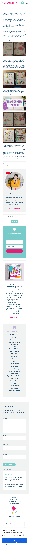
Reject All (22, 544)
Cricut (14, 346)
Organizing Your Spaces (14, 371)
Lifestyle (14, 361)
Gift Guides (14, 354)
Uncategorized (14, 393)
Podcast (14, 383)
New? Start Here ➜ (14, 208)
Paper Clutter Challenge (14, 375)
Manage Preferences (8, 544)
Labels (14, 358)
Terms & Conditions (14, 501)
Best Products (14, 335)
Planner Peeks (7, 147)
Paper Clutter (14, 373)
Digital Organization (14, 368)
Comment (6, 418)
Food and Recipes (14, 349)
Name (5, 435)
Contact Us (14, 497)
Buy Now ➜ (14, 317)
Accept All (14, 540)
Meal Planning (14, 363)
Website (5, 454)
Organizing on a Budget (14, 369)
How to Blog (14, 356)
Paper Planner (14, 378)
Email (5, 445)
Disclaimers (14, 503)
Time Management (15, 390)
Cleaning (14, 337)
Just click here (10, 152)
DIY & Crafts (14, 344)
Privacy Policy (14, 499)
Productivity (14, 388)
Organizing (14, 366)
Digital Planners (14, 342)
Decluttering (14, 339)
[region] (14, 537)
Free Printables (14, 351)
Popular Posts (14, 385)
